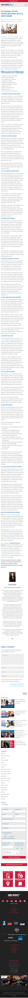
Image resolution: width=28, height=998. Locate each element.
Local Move (3, 776)
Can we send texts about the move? (19, 844)
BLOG (14, 946)
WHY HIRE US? (14, 909)
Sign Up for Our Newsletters (14, 864)
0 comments (18, 21)
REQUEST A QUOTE (14, 945)
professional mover (10, 514)
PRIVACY (14, 911)
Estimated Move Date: (8, 819)
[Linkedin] (12, 638)
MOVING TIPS (14, 948)
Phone (4, 814)
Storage (3, 799)
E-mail (17, 814)
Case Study (3, 764)
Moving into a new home (7, 37)
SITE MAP (14, 952)
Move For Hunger (5, 780)
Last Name (18, 809)
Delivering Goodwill (5, 769)
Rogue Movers (4, 796)
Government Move (5, 771)
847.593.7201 (14, 1)
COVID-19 (3, 767)
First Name (5, 809)
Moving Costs (4, 785)
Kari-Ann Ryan (5, 19)
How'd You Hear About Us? (6, 844)
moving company (14, 530)
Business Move (4, 760)
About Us (3, 753)
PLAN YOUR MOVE (14, 913)
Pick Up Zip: (5, 824)
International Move (5, 774)
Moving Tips (4, 787)
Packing (3, 792)
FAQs (14, 907)
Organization (4, 789)
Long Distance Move (6, 778)
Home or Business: (7, 833)
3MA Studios (13, 992)
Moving (5, 21)
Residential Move (11, 21)
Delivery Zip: (5, 828)
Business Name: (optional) (8, 838)
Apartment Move (5, 755)
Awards (3, 758)
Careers (3, 762)
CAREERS (14, 950)
